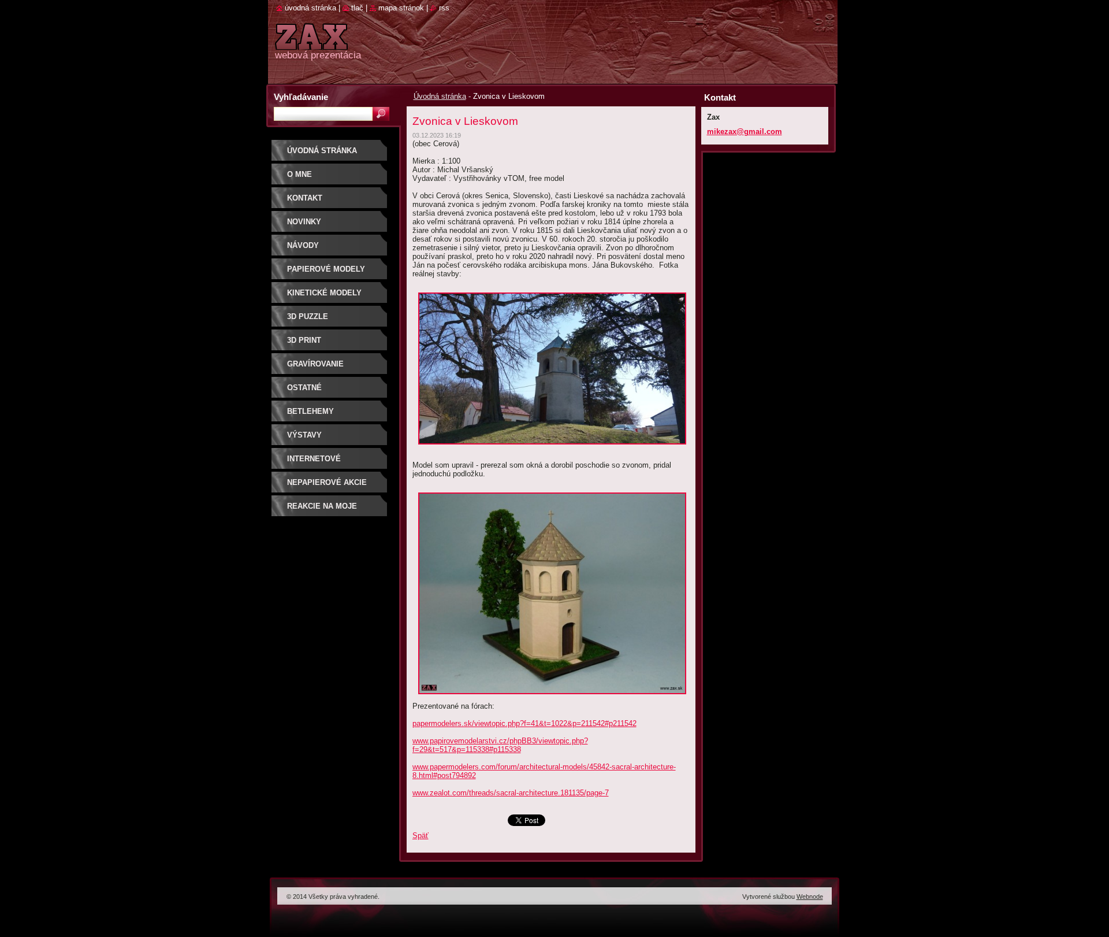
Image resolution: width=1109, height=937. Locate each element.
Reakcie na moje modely (322, 510)
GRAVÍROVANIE (315, 364)
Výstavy (304, 435)
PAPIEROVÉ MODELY (326, 269)
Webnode (810, 896)
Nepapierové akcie (327, 482)
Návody (303, 245)
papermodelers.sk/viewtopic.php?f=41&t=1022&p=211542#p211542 (524, 723)
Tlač (357, 7)
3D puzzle (307, 316)
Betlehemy (310, 411)
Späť (420, 835)
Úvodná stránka (440, 96)
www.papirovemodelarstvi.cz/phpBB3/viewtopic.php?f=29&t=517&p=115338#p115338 (500, 745)
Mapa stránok (401, 7)
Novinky (304, 221)
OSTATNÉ (304, 387)
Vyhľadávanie (301, 97)
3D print (304, 340)
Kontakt (304, 198)
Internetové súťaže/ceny (314, 462)
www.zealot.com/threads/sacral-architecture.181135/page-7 (510, 792)
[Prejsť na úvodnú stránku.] (311, 43)
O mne (299, 174)
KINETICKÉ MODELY (324, 292)
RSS (444, 7)
